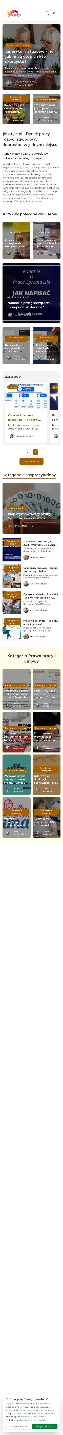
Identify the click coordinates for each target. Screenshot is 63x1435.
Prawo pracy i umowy (15, 685)
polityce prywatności (36, 1420)
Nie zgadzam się (18, 1426)
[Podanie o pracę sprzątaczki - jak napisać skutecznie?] (31, 293)
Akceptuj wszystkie (44, 1426)
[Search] (47, 13)
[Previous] (28, 452)
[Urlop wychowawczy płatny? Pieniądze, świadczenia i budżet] (31, 508)
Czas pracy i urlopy (17, 508)
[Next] (35, 452)
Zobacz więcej (31, 461)
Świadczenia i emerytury (18, 45)
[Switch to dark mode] (55, 13)
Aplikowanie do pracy (46, 99)
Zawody (13, 387)
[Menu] (39, 13)
